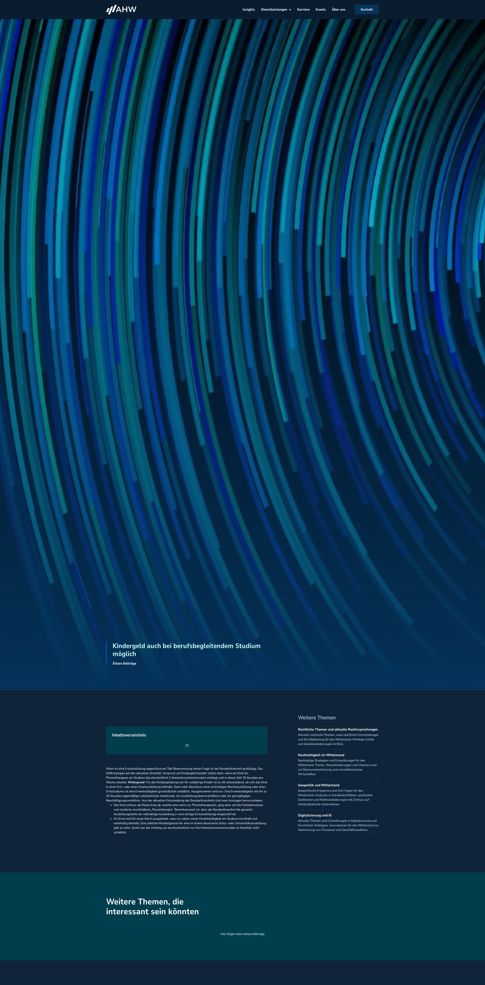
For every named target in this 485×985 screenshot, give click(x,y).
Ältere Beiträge (124, 663)
